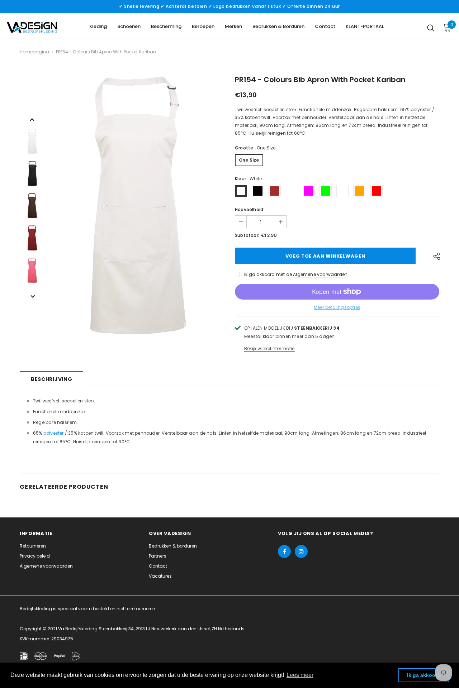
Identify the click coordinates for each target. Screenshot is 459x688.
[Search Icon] (430, 27)
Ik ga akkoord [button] (423, 675)
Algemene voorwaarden (320, 274)
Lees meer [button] (300, 675)
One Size (249, 160)
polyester (53, 433)
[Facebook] (284, 551)
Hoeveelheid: (249, 209)
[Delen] (434, 256)
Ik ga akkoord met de (268, 274)
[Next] (32, 296)
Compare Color (201, 325)
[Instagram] (301, 551)
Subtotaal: (247, 235)
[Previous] (32, 119)
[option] (138, 205)
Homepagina (34, 52)
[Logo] (32, 27)
